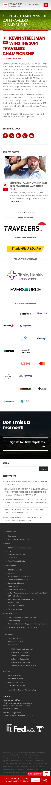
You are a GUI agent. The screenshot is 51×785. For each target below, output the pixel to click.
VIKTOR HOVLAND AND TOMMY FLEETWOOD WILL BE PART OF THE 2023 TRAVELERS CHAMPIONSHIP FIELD (25, 502)
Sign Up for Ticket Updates (27, 442)
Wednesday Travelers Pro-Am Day (22, 627)
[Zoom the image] (25, 222)
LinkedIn (18, 135)
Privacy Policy (44, 780)
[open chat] (39, 774)
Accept (36, 780)
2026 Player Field (15, 570)
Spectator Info (10, 566)
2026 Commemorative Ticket (20, 548)
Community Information (18, 580)
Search (6, 463)
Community (9, 634)
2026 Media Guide (15, 679)
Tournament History (16, 606)
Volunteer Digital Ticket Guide (23, 665)
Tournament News (13, 58)
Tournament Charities (17, 638)
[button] (46, 5)
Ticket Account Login (16, 561)
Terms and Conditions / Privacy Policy (20, 690)
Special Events (10, 613)
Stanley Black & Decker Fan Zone (21, 599)
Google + (25, 135)
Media (7, 671)
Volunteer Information (20, 652)
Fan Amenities (13, 586)
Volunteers (12, 645)
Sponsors (12, 536)
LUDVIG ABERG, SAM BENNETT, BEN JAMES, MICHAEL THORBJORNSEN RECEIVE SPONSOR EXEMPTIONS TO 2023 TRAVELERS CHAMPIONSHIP (26, 492)
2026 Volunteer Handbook (22, 649)
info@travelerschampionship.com (17, 703)
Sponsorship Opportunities (19, 539)
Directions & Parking (16, 583)
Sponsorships (10, 532)
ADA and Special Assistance (19, 576)
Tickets (7, 544)
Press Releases (14, 675)
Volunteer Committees (20, 656)
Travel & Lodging (15, 609)
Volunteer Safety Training (21, 662)
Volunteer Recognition (20, 659)
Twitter (11, 135)
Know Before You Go (16, 590)
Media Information (15, 682)
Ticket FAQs (12, 558)
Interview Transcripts (16, 685)
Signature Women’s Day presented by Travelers (28, 624)
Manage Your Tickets (16, 554)
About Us (11, 573)
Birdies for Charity (15, 642)
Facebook (5, 135)
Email (31, 135)
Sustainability (13, 602)
